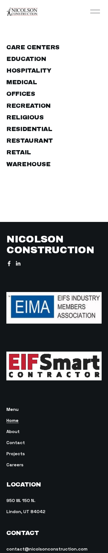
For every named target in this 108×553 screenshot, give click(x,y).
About (13, 431)
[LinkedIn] (18, 263)
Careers (15, 465)
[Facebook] (9, 263)
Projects (15, 454)
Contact (15, 443)
